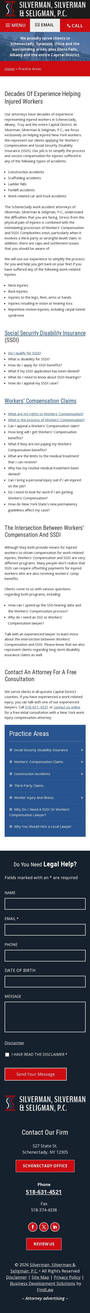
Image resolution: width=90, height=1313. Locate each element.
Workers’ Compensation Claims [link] (40, 401)
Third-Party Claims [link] (29, 785)
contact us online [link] (67, 707)
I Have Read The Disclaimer (39, 1054)
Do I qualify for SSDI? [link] (24, 353)
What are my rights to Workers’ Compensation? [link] (46, 413)
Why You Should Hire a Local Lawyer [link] (43, 826)
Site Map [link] (40, 1277)
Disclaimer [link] (16, 1277)
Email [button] (47, 25)
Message (13, 996)
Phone (11, 944)
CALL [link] (77, 25)
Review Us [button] (43, 1244)
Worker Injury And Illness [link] (34, 797)
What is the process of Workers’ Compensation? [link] (46, 419)
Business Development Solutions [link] (42, 1283)
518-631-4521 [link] (36, 707)
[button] (15, 24)
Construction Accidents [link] (32, 773)
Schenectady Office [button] (45, 1165)
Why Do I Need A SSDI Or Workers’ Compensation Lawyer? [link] (39, 812)
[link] (45, 9)
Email (12, 918)
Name (10, 892)
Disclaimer (14, 1042)
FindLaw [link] (45, 1289)
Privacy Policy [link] (67, 1277)
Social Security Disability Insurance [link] (45, 333)
